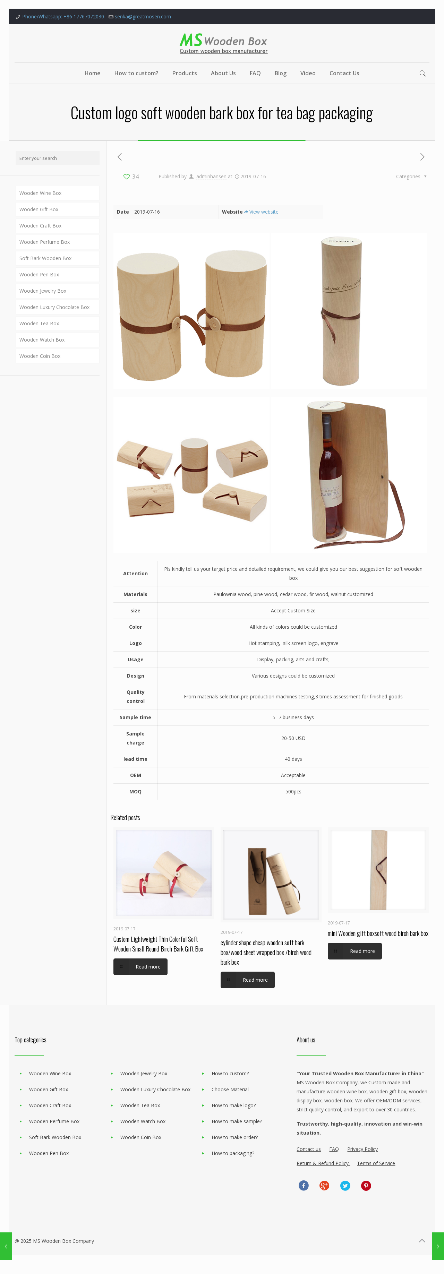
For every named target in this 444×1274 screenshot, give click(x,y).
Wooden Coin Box (39, 356)
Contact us (309, 1149)
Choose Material (230, 1089)
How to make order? (235, 1137)
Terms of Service (376, 1163)
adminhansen (211, 176)
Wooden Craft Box (40, 225)
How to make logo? (234, 1105)
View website (264, 211)
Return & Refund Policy (323, 1163)
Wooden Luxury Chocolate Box (54, 307)
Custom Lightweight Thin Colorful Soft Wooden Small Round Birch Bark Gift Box (158, 943)
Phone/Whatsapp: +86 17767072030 (63, 16)
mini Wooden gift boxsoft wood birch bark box (378, 933)
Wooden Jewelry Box (42, 290)
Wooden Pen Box (39, 274)
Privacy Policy (362, 1149)
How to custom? (230, 1073)
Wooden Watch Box (42, 339)
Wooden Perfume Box (44, 242)
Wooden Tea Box (39, 323)
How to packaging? (233, 1153)
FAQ (334, 1149)
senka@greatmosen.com (143, 16)
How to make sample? (237, 1121)
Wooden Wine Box (40, 193)
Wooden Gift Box (38, 209)
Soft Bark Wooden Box (45, 258)
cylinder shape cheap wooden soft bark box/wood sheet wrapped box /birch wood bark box (266, 951)
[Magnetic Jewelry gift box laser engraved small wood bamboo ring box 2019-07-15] (438, 1246)
